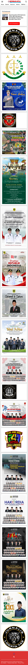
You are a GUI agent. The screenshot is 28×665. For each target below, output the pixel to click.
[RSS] (14, 657)
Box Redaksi (3, 662)
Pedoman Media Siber (12, 662)
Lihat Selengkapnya (14, 23)
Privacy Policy (21, 662)
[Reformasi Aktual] (14, 1)
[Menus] (2, 1)
